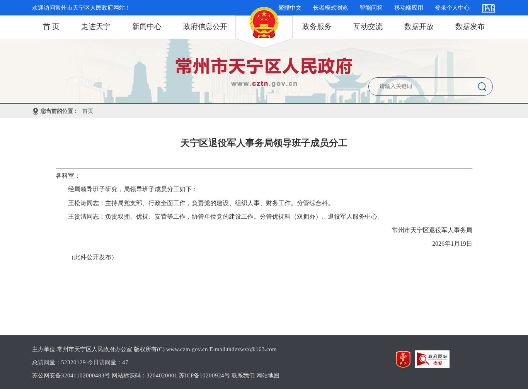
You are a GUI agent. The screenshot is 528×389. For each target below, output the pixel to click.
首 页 (51, 26)
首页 (87, 111)
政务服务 (317, 26)
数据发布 (470, 26)
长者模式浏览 (330, 8)
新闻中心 (147, 26)
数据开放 (419, 26)
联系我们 (243, 375)
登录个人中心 (452, 8)
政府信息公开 (205, 26)
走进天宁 (96, 26)
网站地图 (267, 375)
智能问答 (371, 8)
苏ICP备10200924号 (204, 375)
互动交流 (368, 26)
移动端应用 (408, 8)
